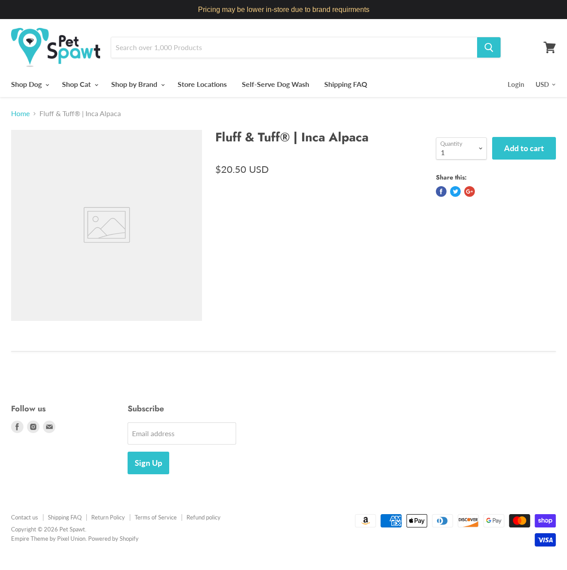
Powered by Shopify (113, 538)
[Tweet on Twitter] (455, 191)
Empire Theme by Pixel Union (48, 538)
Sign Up (148, 463)
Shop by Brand (135, 84)
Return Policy (108, 517)
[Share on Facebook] (441, 191)
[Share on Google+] (469, 191)
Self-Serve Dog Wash (275, 84)
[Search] (489, 47)
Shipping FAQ (345, 84)
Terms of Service (156, 517)
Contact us (24, 517)
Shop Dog (27, 84)
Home (20, 113)
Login (516, 84)
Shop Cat (77, 84)
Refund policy (203, 517)
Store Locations (202, 84)
